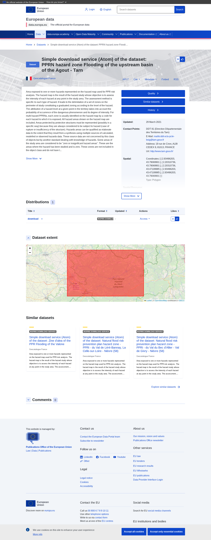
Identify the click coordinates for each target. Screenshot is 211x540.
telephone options (100, 514)
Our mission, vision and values (148, 436)
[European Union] (51, 503)
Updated (119, 211)
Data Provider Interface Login (148, 479)
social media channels (159, 510)
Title (30, 211)
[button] (57, 2)
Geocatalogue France (44, 78)
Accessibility (86, 486)
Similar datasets (151, 102)
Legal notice (86, 478)
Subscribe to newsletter (92, 441)
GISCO (181, 300)
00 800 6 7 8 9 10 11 (98, 510)
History (151, 110)
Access (143, 219)
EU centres (107, 521)
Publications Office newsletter (148, 440)
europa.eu (49, 510)
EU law (137, 456)
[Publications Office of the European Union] (51, 437)
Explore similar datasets (165, 387)
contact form (101, 517)
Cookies (84, 482)
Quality (151, 93)
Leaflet (149, 300)
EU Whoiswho (140, 470)
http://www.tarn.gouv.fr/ (161, 151)
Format (101, 211)
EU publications (141, 475)
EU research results (143, 466)
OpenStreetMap (161, 300)
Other (86, 461)
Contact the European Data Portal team (100, 436)
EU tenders (139, 461)
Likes (174, 211)
